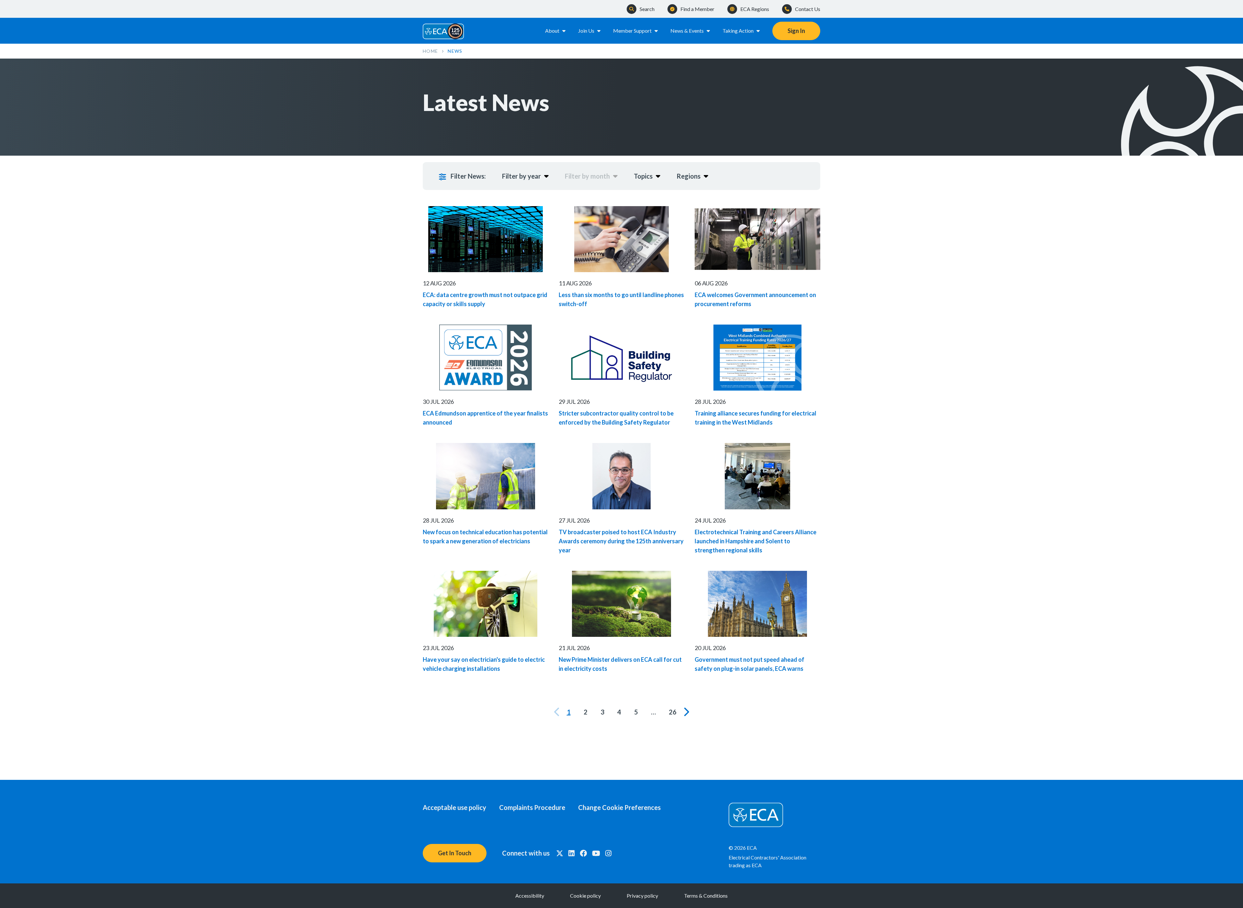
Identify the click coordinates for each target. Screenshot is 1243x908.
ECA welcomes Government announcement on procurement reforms (755, 299)
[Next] (686, 712)
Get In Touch (454, 853)
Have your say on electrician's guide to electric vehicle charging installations (484, 664)
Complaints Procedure (532, 807)
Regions (688, 176)
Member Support (632, 31)
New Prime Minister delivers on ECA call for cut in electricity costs (620, 664)
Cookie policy (585, 895)
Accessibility (529, 895)
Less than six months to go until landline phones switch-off (621, 299)
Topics (643, 176)
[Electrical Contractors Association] (443, 30)
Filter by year (521, 176)
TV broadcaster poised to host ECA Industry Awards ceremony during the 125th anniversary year (621, 541)
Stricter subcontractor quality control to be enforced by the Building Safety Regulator (616, 418)
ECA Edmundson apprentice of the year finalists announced (485, 418)
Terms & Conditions (706, 895)
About (552, 31)
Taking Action (738, 31)
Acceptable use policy (454, 807)
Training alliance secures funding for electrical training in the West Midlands (755, 418)
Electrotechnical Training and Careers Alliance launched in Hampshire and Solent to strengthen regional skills (755, 541)
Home (430, 51)
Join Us (586, 31)
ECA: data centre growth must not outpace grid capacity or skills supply (485, 299)
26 (673, 712)
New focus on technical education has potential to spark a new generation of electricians (485, 536)
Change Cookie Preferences (619, 807)
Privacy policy (642, 895)
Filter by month (587, 176)
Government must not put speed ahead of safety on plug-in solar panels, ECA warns (749, 664)
